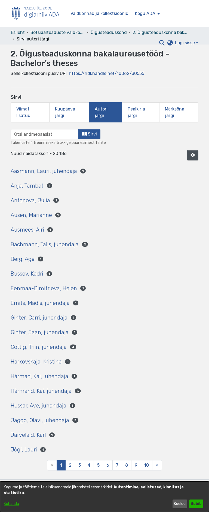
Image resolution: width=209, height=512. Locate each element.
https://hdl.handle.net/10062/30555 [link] (106, 73)
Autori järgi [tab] (101, 112)
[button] (161, 43)
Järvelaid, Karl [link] (28, 435)
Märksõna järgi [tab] (174, 112)
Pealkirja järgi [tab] (136, 112)
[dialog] (104, 497)
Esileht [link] (18, 32)
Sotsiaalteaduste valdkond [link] (57, 32)
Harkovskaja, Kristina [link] (36, 361)
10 (146, 465)
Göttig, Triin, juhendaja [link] (39, 347)
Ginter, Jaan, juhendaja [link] (40, 332)
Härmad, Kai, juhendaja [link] (39, 376)
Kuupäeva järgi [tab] (65, 112)
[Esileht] (38, 13)
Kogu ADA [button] (145, 13)
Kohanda (11, 503)
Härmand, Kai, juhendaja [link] (41, 391)
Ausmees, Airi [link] (27, 229)
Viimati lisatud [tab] (23, 112)
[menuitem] (147, 13)
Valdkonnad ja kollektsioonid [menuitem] (99, 13)
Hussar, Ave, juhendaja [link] (38, 405)
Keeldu (180, 503)
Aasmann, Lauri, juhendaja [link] (44, 171)
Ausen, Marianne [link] (31, 215)
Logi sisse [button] (185, 42)
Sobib (196, 503)
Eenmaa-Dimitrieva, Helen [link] (44, 288)
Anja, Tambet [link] (27, 185)
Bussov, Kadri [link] (27, 273)
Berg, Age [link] (23, 259)
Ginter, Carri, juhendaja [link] (39, 317)
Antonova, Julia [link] (30, 200)
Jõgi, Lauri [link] (24, 449)
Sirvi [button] (92, 134)
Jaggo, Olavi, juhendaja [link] (40, 420)
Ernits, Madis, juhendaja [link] (40, 303)
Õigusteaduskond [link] (109, 32)
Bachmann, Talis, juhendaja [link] (45, 244)
